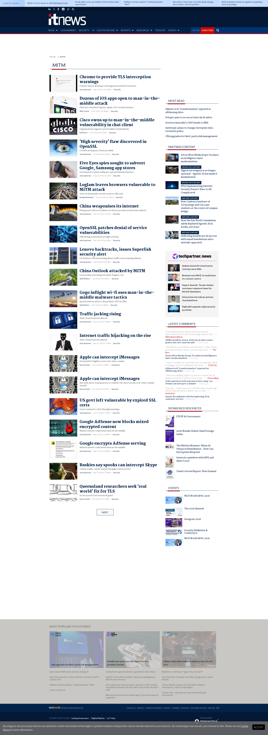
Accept (258, 727)
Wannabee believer (174, 337)
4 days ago (191, 399)
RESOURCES (142, 30)
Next (105, 512)
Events (173, 488)
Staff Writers (85, 278)
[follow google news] (63, 9)
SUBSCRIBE (207, 30)
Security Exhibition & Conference (196, 532)
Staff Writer (84, 305)
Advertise (185, 708)
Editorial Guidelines (154, 708)
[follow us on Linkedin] (49, 9)
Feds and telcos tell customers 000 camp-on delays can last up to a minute (188, 382)
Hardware (116, 365)
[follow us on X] (54, 9)
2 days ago (190, 371)
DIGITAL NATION (106, 30)
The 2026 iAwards (194, 509)
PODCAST (160, 30)
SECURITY (84, 30)
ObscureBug (213, 378)
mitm (62, 56)
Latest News (11, 3)
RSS (217, 708)
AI (93, 30)
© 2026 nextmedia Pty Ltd (72, 708)
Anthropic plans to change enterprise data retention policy (189, 129)
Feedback (176, 708)
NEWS (51, 30)
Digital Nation (98, 718)
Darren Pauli (85, 365)
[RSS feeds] (73, 9)
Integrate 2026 (192, 519)
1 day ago (193, 358)
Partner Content (181, 147)
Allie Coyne (84, 111)
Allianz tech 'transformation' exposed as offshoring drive (188, 111)
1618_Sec (212, 365)
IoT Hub (111, 718)
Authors (167, 708)
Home (52, 56)
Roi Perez (83, 132)
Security (117, 89)
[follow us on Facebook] (58, 9)
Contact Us (131, 708)
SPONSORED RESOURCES (184, 408)
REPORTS (125, 30)
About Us (141, 708)
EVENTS (172, 30)
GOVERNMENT (68, 30)
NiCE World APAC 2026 (197, 496)
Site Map (211, 708)
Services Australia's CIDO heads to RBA (186, 123)
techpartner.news (80, 718)
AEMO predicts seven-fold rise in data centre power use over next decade (189, 341)
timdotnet (169, 393)
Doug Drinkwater (87, 197)
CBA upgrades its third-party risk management (191, 136)
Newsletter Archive (198, 708)
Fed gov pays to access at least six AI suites (188, 117)
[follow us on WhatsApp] (68, 9)
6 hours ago (202, 342)
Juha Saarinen (85, 89)
